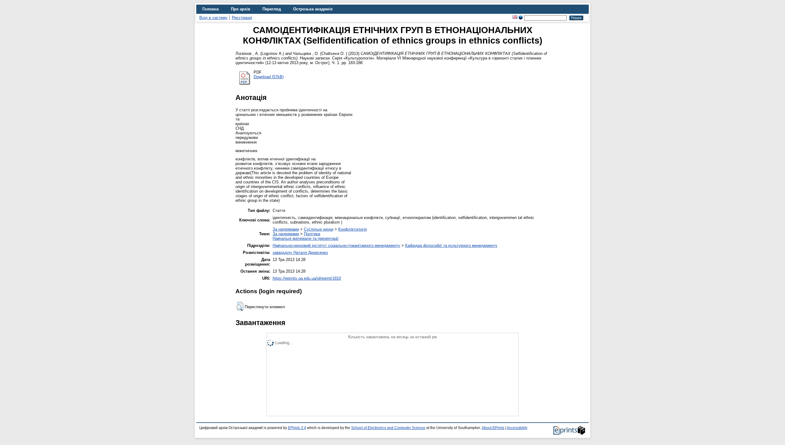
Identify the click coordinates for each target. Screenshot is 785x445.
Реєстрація (242, 17)
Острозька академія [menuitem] (313, 9)
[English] (514, 17)
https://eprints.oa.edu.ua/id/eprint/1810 (307, 278)
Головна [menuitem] (210, 9)
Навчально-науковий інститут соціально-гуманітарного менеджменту (336, 245)
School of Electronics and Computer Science (388, 428)
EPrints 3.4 (297, 428)
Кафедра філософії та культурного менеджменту (451, 245)
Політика (312, 234)
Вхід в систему (213, 17)
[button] (239, 306)
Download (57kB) (269, 77)
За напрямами (286, 229)
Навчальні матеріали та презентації (306, 238)
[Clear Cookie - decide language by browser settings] (521, 17)
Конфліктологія (352, 229)
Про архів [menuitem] (240, 9)
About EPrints (493, 428)
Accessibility (517, 428)
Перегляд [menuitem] (271, 9)
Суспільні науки (318, 229)
